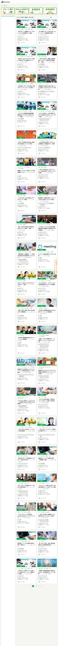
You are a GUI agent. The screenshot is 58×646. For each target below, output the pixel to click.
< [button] (31, 586)
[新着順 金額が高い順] (53, 17)
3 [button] (36, 586)
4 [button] (38, 586)
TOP (1, 5)
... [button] (40, 586)
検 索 (30, 643)
